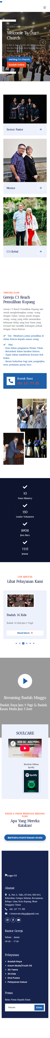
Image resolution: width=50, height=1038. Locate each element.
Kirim (39, 1007)
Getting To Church (19, 59)
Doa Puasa (14, 977)
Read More (23, 633)
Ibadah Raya (15, 961)
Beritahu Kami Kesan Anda (25, 837)
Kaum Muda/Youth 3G (20, 965)
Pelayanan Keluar (17, 982)
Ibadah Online (16, 64)
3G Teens (13, 969)
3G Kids (12, 973)
